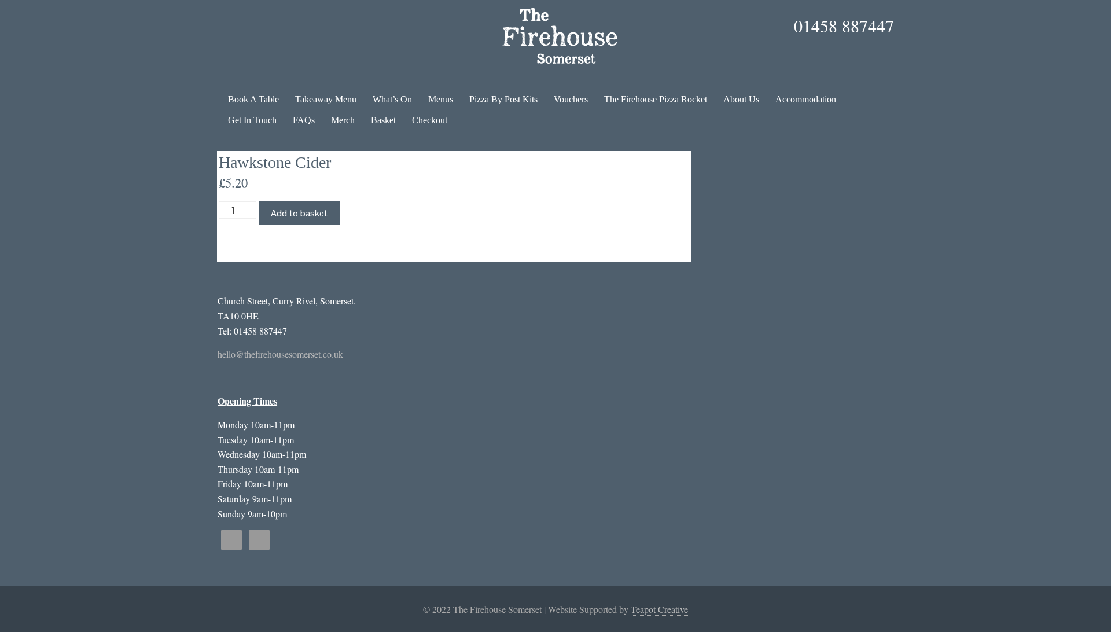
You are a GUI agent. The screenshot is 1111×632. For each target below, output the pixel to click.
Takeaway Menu (325, 99)
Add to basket (299, 213)
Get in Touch (252, 120)
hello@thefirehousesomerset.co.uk (280, 354)
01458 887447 (844, 25)
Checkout (429, 120)
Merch (343, 120)
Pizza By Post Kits (503, 99)
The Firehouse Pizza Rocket (655, 99)
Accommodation (805, 99)
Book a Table (253, 99)
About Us (741, 99)
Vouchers (571, 99)
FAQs (304, 120)
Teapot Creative (659, 609)
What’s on (392, 99)
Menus (440, 99)
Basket (383, 120)
